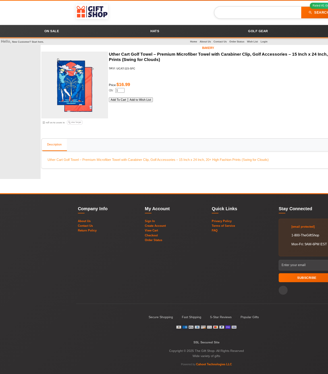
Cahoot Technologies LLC (214, 364)
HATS (154, 31)
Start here (37, 41)
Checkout (151, 235)
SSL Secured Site (206, 342)
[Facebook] (283, 290)
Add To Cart (118, 99)
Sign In (150, 221)
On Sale (51, 31)
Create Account (155, 225)
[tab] (54, 145)
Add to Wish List (140, 99)
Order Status (236, 41)
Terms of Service (223, 225)
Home (193, 41)
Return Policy (87, 230)
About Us (205, 41)
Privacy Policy (222, 221)
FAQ (215, 230)
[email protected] (303, 226)
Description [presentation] (54, 144)
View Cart (151, 230)
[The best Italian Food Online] (92, 12)
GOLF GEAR (258, 31)
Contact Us (220, 41)
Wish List (252, 41)
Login (264, 41)
